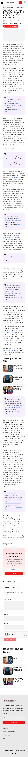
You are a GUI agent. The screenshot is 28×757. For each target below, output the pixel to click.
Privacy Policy (14, 35)
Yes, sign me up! (14, 27)
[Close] (25, 7)
